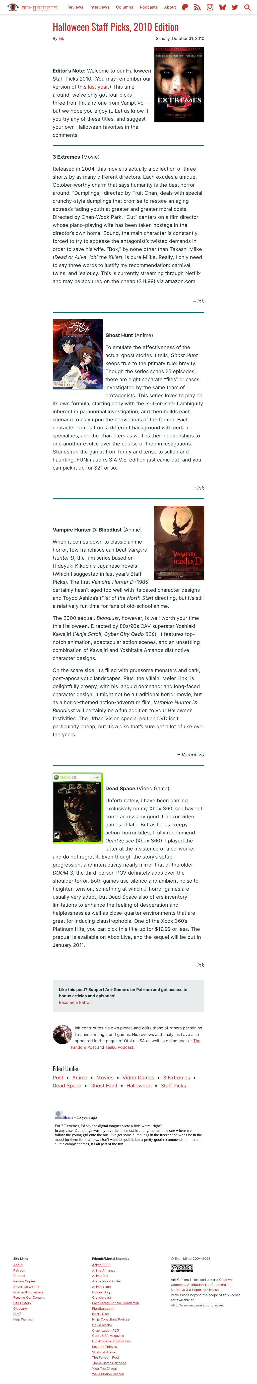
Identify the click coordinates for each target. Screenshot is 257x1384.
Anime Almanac (103, 1270)
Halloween (139, 1086)
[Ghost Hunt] (105, 323)
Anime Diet (100, 1276)
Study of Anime (103, 1352)
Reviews (75, 7)
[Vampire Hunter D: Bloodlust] (52, 510)
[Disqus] (129, 1171)
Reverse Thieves (104, 1347)
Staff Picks (173, 1086)
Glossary (20, 1308)
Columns (124, 7)
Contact (19, 1276)
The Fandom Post (105, 1357)
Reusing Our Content (29, 1297)
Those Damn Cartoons (109, 1363)
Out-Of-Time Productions (111, 1341)
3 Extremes (176, 1078)
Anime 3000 (101, 1265)
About (170, 7)
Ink (61, 38)
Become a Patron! (76, 1002)
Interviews (99, 7)
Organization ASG (105, 1330)
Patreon (19, 1270)
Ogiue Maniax (102, 1325)
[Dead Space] (105, 776)
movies (104, 1078)
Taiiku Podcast (119, 1047)
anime (79, 1078)
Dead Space (67, 1086)
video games (138, 1078)
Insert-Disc (100, 1314)
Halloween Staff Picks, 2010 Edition (116, 26)
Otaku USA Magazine (108, 1336)
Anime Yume (101, 1287)
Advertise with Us (26, 1287)
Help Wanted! (23, 1319)
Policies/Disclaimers (28, 1292)
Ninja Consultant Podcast (111, 1319)
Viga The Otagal (104, 1368)
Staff (17, 1314)
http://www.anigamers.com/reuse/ (197, 1305)
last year (98, 87)
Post (58, 1078)
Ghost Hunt (103, 1086)
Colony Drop (101, 1292)
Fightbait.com (102, 1308)
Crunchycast (101, 1297)
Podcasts (149, 7)
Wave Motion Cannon (108, 1374)
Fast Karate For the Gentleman (115, 1303)
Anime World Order (106, 1281)
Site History (22, 1303)
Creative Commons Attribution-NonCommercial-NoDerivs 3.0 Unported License (201, 1285)
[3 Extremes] (52, 51)
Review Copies (24, 1281)
